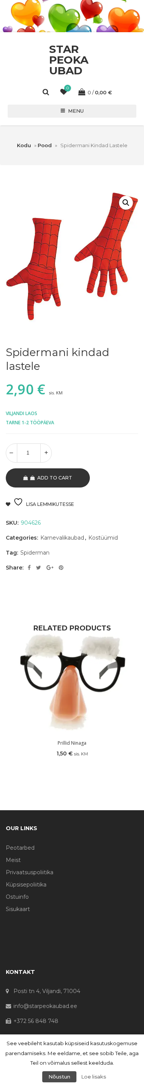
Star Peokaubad (68, 60)
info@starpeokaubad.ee (45, 1006)
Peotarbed (20, 847)
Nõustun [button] (59, 1077)
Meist (13, 860)
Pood (45, 145)
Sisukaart (18, 909)
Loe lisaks (93, 1077)
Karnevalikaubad (62, 537)
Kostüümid (103, 537)
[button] (126, 203)
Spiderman (35, 552)
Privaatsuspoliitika (29, 872)
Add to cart (54, 478)
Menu (76, 111)
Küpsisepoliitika (26, 884)
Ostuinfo (17, 896)
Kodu (24, 145)
